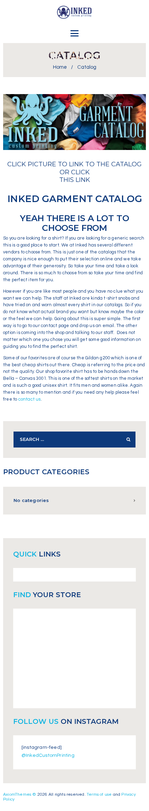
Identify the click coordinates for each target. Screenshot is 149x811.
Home (60, 67)
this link (74, 180)
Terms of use (99, 794)
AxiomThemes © (19, 794)
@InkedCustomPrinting (47, 755)
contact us (29, 399)
